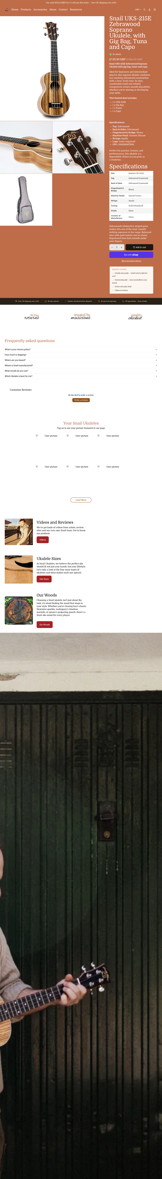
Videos (42, 540)
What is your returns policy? (18, 349)
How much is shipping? (15, 354)
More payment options (131, 261)
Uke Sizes (44, 579)
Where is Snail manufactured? (19, 365)
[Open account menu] (149, 9)
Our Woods (44, 624)
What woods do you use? (16, 371)
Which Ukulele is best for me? (18, 376)
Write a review (81, 400)
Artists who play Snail (123, 286)
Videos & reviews (121, 290)
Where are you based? (15, 360)
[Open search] (144, 9)
